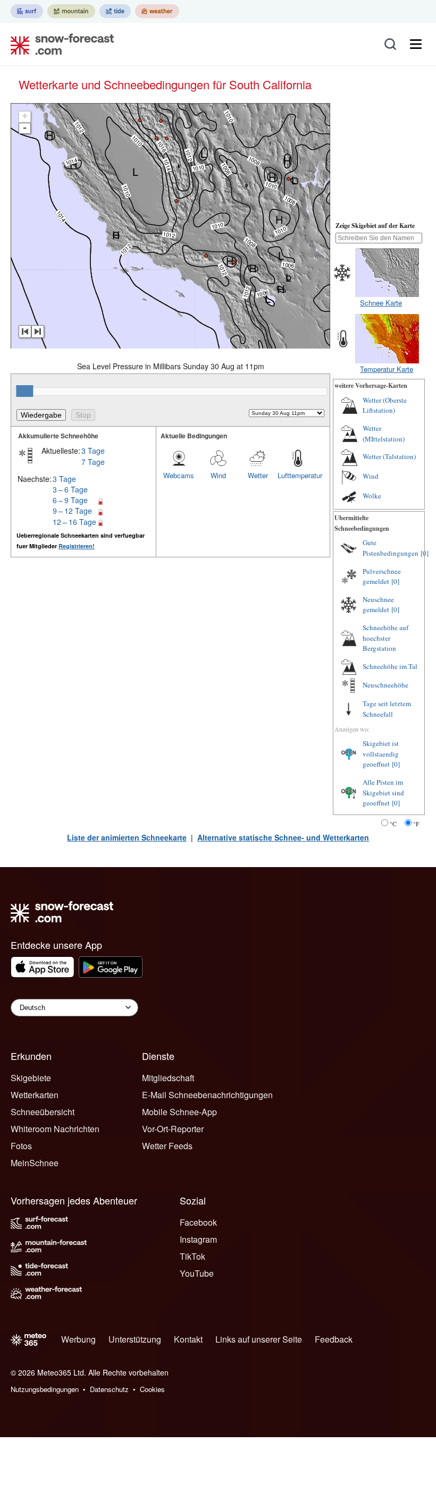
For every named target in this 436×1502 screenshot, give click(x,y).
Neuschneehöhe (385, 685)
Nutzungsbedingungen (45, 1389)
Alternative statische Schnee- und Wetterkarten (283, 837)
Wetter (258, 475)
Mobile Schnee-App (179, 1112)
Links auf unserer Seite (258, 1339)
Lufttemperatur (297, 475)
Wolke (372, 495)
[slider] (24, 391)
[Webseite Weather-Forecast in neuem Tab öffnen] (157, 11)
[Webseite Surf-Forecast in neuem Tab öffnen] (27, 11)
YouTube (197, 1273)
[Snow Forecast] (59, 44)
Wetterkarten (34, 1095)
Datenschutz (109, 1389)
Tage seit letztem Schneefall (387, 709)
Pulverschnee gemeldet (382, 576)
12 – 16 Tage (74, 521)
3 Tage (93, 450)
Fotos (21, 1146)
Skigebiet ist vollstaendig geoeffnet (381, 754)
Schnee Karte (381, 303)
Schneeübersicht (42, 1112)
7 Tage (93, 461)
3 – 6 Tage (70, 489)
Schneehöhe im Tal (390, 666)
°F (416, 823)
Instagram (198, 1239)
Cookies (152, 1389)
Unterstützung (134, 1339)
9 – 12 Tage (72, 510)
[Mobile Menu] (415, 44)
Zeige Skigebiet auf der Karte (375, 225)
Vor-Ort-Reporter (173, 1129)
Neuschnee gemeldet (378, 605)
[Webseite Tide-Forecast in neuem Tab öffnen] (115, 11)
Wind (218, 475)
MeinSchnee (34, 1163)
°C (393, 823)
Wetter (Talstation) (389, 456)
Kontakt (188, 1339)
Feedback (334, 1339)
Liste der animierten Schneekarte (127, 837)
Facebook (198, 1222)
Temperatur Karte (386, 369)
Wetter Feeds (167, 1146)
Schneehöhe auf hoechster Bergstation (385, 638)
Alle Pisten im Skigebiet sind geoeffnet (383, 792)
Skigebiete (31, 1078)
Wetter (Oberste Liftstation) (385, 405)
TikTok (192, 1256)
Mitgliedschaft (168, 1078)
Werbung (78, 1339)
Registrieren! (76, 546)
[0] (425, 553)
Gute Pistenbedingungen (390, 548)
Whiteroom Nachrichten (55, 1129)
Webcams (178, 475)
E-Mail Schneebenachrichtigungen (207, 1095)
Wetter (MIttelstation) (384, 433)
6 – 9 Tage (70, 500)
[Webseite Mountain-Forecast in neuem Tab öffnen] (71, 11)
